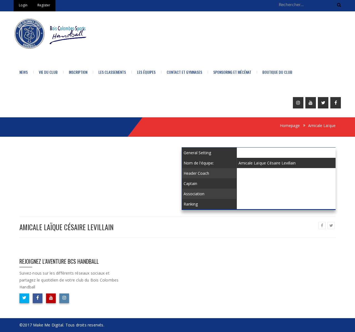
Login (23, 5)
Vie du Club (48, 72)
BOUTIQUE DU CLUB (277, 72)
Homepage (290, 125)
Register (43, 5)
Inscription (78, 72)
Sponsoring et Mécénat (232, 72)
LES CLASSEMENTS (112, 72)
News (23, 72)
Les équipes (146, 72)
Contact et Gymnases (184, 72)
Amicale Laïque (322, 125)
